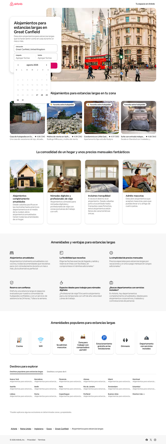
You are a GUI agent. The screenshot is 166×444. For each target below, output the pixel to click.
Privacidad (31, 440)
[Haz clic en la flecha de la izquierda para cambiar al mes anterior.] (18, 65)
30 (18, 100)
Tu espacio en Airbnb (145, 4)
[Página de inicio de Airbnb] (16, 4)
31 (23, 100)
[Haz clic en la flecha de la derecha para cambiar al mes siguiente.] (46, 65)
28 (42, 95)
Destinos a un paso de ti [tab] (56, 372)
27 (37, 95)
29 (47, 95)
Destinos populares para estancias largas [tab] (26, 372)
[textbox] (25, 58)
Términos (41, 440)
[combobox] (35, 49)
